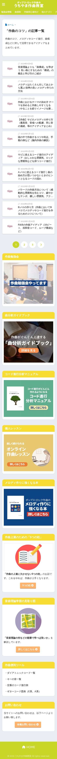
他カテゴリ (47, 12)
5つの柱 (26, 585)
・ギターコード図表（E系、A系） (23, 691)
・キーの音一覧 (13, 679)
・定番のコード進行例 (16, 685)
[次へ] (41, 244)
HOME (30, 747)
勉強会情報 (6, 12)
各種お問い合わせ (26, 724)
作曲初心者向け (31, 12)
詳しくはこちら (26, 649)
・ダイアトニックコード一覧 (20, 673)
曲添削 (18, 12)
